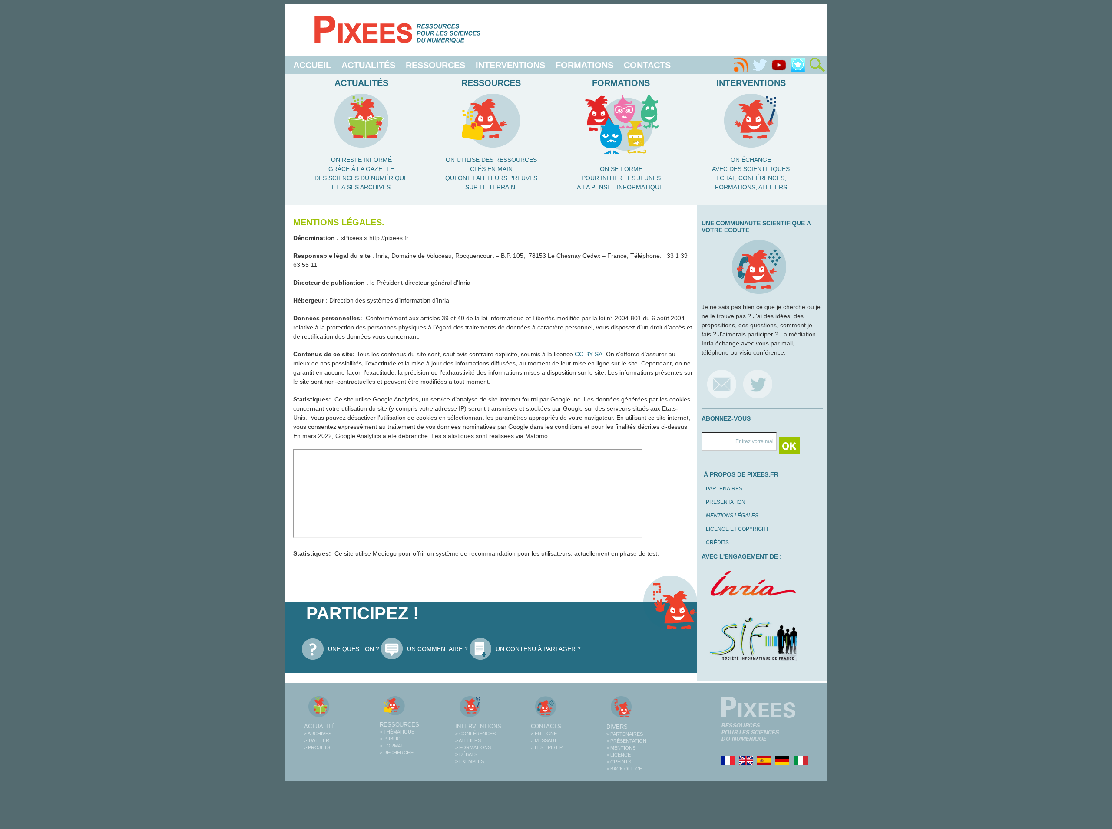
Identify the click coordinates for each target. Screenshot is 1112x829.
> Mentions (620, 747)
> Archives (317, 733)
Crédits (717, 543)
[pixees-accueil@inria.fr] (721, 383)
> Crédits (618, 761)
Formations (584, 65)
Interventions (510, 65)
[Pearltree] (798, 65)
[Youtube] (779, 65)
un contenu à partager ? (538, 648)
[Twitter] (759, 65)
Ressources (435, 65)
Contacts (647, 65)
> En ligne (544, 733)
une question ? (353, 648)
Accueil (312, 65)
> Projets (317, 747)
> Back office (624, 768)
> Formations (473, 747)
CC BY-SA (588, 354)
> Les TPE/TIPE (548, 747)
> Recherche (397, 752)
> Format (392, 745)
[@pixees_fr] (757, 383)
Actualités (368, 65)
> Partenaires (624, 734)
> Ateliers (468, 740)
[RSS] (740, 65)
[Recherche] (817, 65)
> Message (544, 740)
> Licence (618, 754)
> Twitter (316, 740)
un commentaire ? (437, 648)
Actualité (319, 726)
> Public (390, 738)
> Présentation (626, 740)
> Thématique (397, 731)
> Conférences (475, 733)
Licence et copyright (737, 529)
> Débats (466, 754)
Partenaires (724, 489)
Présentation (725, 502)
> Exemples (469, 761)
